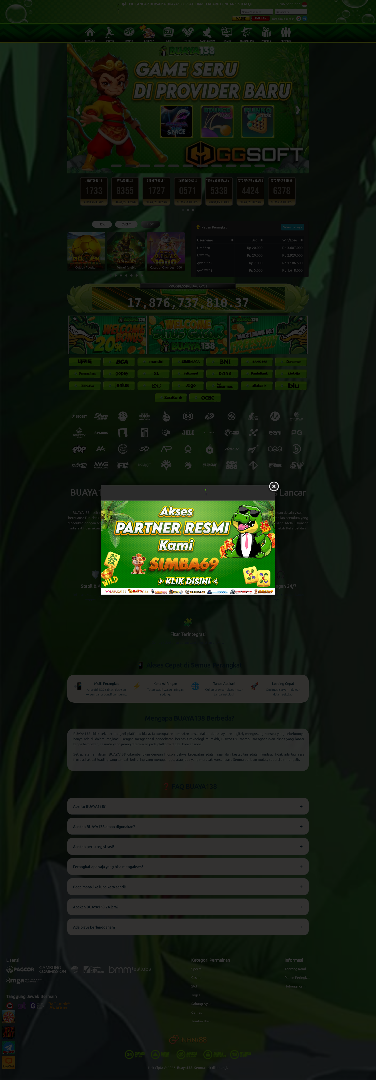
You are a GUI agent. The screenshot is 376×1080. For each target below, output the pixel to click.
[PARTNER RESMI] (188, 548)
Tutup (273, 486)
